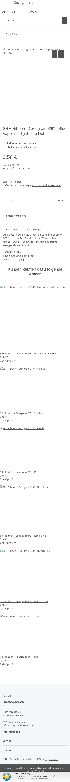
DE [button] (4, 11)
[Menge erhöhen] (57, 207)
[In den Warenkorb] (5, 46)
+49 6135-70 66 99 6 (14, 721)
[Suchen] (64, 20)
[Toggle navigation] (7, 4)
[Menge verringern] (5, 200)
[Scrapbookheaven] (24, 3)
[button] (21, 11)
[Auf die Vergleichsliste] (54, 54)
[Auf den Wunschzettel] (61, 54)
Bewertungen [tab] (34, 229)
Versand (26, 168)
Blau (19, 251)
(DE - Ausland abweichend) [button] (47, 185)
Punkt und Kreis (26, 255)
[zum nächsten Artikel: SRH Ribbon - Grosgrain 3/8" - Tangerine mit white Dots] (21, 34)
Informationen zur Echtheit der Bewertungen (31, 778)
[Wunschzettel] (24, 11)
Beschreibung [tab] (13, 229)
